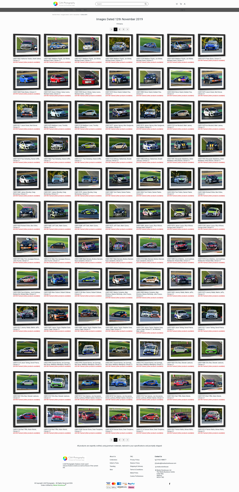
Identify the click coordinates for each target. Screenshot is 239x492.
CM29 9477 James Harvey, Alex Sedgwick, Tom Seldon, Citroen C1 (119, 126)
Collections (57, 10)
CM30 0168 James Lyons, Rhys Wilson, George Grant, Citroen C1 (211, 226)
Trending (78, 10)
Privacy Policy (134, 460)
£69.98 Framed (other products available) (26, 62)
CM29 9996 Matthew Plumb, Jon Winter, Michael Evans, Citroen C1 (118, 59)
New (85, 10)
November (76, 14)
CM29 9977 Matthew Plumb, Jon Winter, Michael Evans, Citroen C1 (88, 59)
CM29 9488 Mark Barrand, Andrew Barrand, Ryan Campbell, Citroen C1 (89, 260)
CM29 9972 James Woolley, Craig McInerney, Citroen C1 (86, 193)
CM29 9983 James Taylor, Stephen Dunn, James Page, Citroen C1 (88, 328)
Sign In (183, 10)
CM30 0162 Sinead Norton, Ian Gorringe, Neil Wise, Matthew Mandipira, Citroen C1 (149, 363)
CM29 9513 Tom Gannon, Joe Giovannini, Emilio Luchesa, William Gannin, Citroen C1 (88, 397)
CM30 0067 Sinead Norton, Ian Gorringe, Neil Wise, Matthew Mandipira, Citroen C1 (118, 363)
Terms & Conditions (136, 469)
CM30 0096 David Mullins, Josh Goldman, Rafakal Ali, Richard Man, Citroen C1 (26, 293)
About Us (113, 456)
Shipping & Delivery (136, 466)
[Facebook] (169, 485)
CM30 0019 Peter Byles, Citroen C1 (209, 59)
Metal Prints (134, 473)
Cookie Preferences (136, 476)
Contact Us (158, 456)
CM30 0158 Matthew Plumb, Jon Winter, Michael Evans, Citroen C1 (149, 59)
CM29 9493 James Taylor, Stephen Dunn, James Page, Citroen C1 (57, 328)
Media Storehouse (59, 485)
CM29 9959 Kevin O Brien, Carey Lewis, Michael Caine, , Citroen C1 (88, 93)
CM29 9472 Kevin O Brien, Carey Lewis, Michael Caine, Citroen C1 (57, 93)
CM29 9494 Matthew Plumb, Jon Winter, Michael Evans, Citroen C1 (180, 59)
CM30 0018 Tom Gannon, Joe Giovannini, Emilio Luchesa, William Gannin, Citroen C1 (119, 397)
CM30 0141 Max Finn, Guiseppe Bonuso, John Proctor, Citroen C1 (57, 260)
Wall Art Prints (56, 14)
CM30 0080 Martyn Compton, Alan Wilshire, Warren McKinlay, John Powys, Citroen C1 (149, 294)
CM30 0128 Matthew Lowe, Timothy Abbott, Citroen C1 (86, 126)
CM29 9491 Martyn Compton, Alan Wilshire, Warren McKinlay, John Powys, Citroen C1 (118, 294)
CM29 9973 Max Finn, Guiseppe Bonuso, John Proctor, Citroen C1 (26, 260)
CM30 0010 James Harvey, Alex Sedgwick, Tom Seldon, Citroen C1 (150, 126)
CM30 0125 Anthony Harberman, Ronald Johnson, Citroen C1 (118, 160)
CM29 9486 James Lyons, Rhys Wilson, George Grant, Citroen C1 (149, 226)
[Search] (146, 4)
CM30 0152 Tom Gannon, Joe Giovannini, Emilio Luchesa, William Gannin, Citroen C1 (150, 397)
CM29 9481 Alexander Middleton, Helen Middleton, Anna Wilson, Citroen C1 (180, 160)
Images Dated (65, 14)
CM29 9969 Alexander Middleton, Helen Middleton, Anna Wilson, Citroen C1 (211, 160)
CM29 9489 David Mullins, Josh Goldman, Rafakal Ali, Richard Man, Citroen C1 (180, 260)
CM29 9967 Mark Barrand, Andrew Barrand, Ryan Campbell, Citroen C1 (119, 260)
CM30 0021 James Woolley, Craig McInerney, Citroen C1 (55, 193)
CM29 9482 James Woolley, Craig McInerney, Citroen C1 (24, 193)
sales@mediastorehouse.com (166, 463)
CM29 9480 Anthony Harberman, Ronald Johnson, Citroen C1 (149, 160)
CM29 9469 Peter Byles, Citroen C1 (24, 92)
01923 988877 (161, 460)
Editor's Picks (68, 10)
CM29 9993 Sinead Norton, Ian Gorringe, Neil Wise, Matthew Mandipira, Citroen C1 (88, 363)
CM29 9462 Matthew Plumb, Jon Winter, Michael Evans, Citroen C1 (57, 59)
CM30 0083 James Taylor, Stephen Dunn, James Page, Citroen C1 (118, 328)
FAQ (131, 456)
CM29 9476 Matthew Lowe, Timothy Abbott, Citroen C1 (55, 126)
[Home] (65, 6)
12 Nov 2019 (83, 14)
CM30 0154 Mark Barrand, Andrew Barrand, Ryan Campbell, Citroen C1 (150, 260)
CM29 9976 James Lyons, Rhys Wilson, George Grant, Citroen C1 (180, 226)
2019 (71, 14)
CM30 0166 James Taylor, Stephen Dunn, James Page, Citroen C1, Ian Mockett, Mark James (149, 329)
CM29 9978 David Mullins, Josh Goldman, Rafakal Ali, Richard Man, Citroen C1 (211, 260)
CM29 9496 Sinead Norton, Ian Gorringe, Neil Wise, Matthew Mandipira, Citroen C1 (57, 363)
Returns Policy (135, 463)
